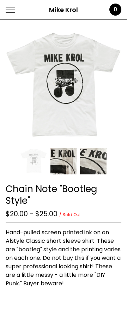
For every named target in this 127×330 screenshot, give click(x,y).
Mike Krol (63, 9)
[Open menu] (12, 9)
